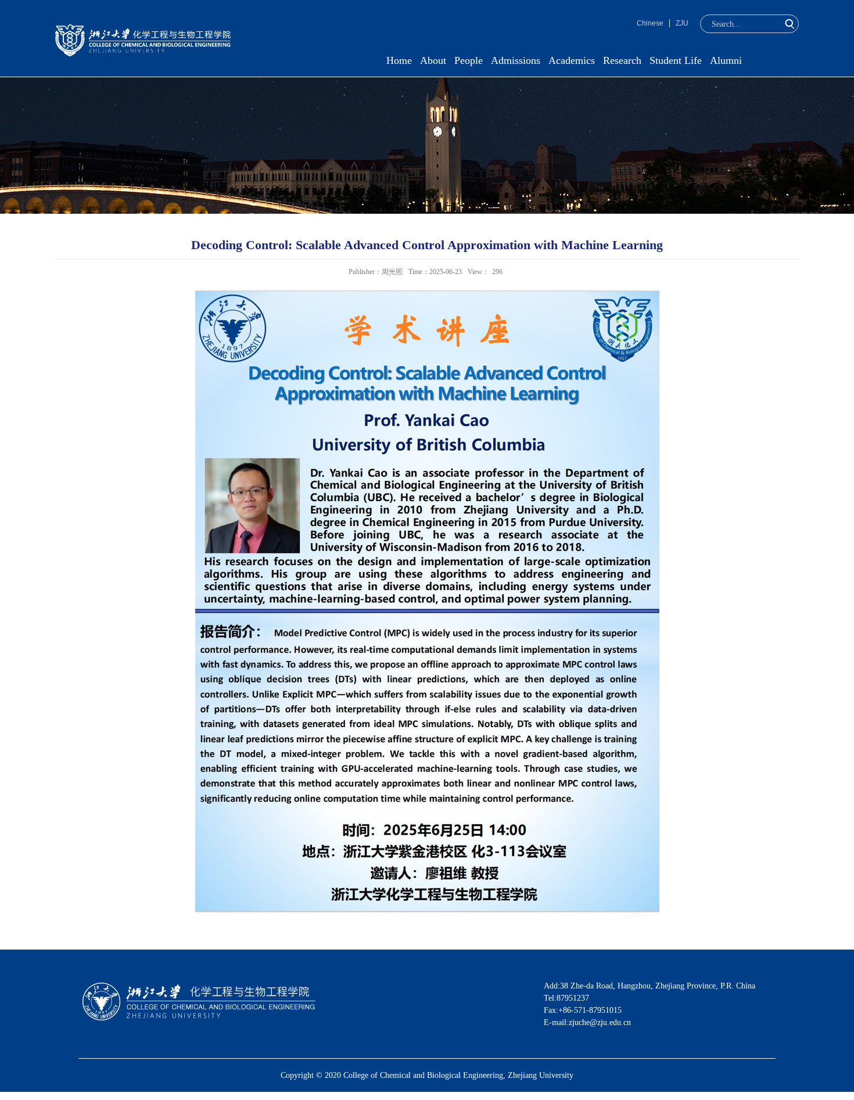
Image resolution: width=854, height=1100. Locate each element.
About (433, 60)
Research (622, 60)
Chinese (650, 23)
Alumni (726, 60)
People (468, 60)
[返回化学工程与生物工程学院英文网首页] (143, 28)
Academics (571, 60)
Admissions (515, 60)
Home (399, 60)
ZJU (682, 23)
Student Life (676, 60)
